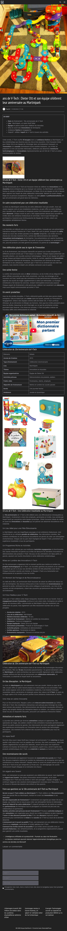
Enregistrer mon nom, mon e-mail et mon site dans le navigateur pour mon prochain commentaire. (34, 888)
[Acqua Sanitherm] (2, 2)
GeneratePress (46, 928)
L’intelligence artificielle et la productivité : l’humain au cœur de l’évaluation (31, 836)
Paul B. (8, 109)
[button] (60, 2)
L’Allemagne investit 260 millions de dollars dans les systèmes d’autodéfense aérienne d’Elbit (12, 913)
